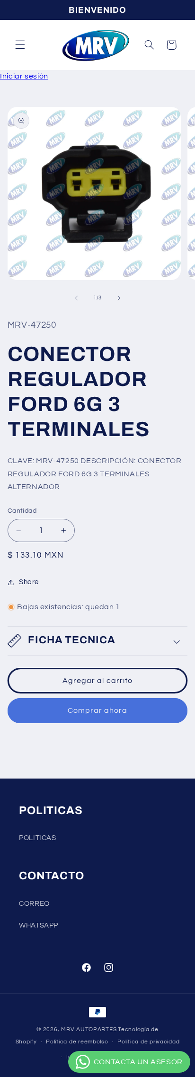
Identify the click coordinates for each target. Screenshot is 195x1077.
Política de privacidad (148, 1041)
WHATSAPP (38, 925)
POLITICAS (37, 837)
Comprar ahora (98, 710)
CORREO (34, 903)
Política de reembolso (77, 1041)
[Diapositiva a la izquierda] (76, 298)
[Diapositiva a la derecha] (118, 298)
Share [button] (29, 582)
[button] (20, 45)
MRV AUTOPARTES (88, 1029)
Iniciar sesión (24, 76)
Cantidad (22, 511)
